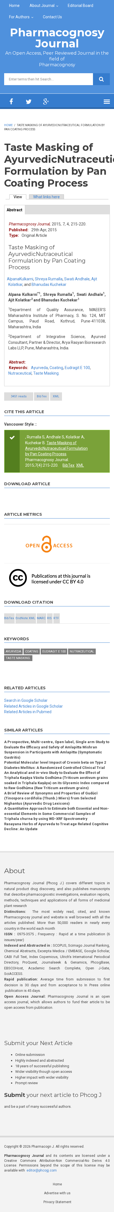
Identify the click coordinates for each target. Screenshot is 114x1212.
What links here (46, 197)
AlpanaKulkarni (20, 279)
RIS (49, 618)
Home (14, 5)
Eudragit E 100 (77, 367)
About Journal (42, 5)
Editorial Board (80, 5)
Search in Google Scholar (26, 700)
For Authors (19, 17)
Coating (56, 367)
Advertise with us (57, 1193)
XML (56, 396)
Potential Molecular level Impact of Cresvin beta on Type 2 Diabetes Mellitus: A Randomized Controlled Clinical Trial (55, 764)
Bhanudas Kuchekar (49, 284)
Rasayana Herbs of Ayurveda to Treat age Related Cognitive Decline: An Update (56, 826)
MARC (41, 618)
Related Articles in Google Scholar (33, 706)
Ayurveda (39, 367)
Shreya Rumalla (49, 279)
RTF (56, 618)
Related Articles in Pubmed (27, 712)
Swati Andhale (77, 279)
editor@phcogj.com (42, 1170)
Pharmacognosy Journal (57, 38)
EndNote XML (25, 618)
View (20, 197)
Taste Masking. (46, 373)
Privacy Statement (57, 1202)
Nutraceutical (20, 373)
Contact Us (52, 17)
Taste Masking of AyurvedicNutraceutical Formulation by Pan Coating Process (56, 448)
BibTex (41, 396)
